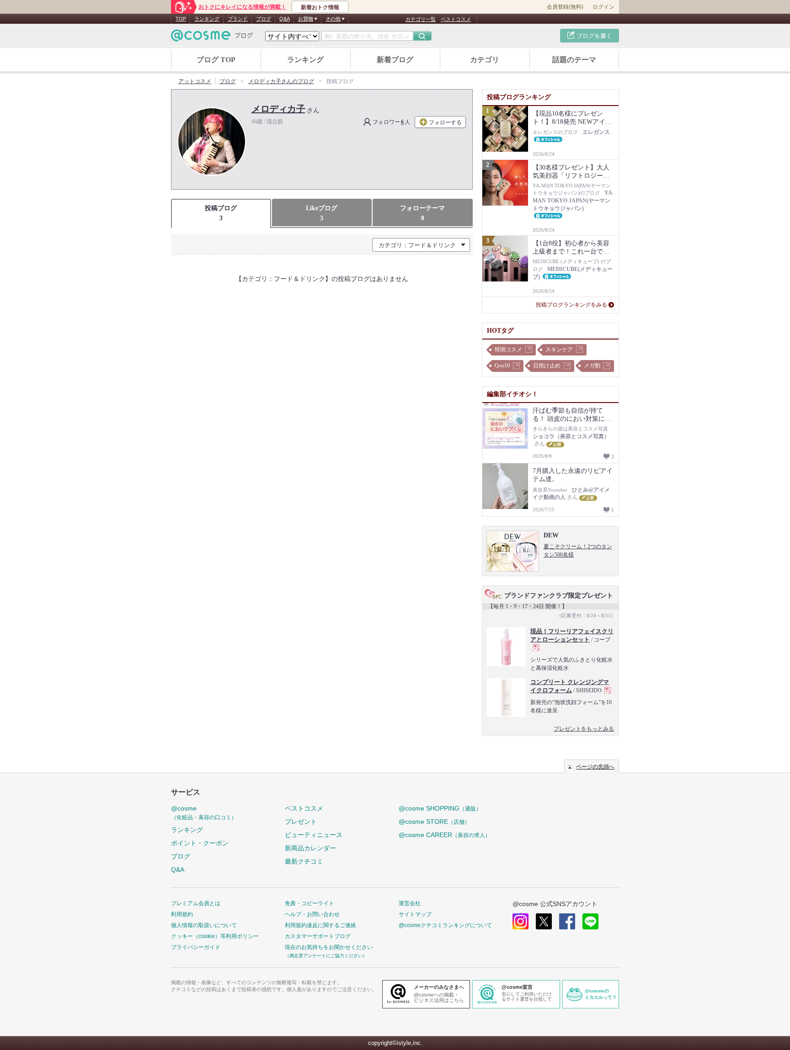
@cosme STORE (434, 821)
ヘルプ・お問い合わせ (312, 914)
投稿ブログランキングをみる (571, 305)
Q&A (284, 18)
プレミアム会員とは (195, 903)
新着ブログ (395, 60)
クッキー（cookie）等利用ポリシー (215, 936)
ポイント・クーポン (200, 843)
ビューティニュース (313, 834)
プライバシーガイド (195, 947)
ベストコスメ (456, 19)
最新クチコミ (304, 861)
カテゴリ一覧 (421, 19)
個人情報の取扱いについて (204, 925)
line (590, 921)
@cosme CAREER (445, 834)
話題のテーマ (574, 60)
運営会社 (410, 903)
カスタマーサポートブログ (318, 936)
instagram (520, 921)
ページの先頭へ (595, 767)
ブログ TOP (216, 60)
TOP (181, 18)
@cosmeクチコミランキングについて (445, 925)
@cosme (204, 813)
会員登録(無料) (565, 7)
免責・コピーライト (309, 903)
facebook (567, 921)
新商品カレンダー (310, 848)
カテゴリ (484, 60)
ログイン (603, 7)
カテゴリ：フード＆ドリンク (417, 245)
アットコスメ (194, 81)
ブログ (263, 18)
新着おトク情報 (320, 7)
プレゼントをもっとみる (584, 729)
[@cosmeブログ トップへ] (212, 35)
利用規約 (182, 914)
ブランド (238, 18)
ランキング (206, 18)
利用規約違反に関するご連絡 (320, 925)
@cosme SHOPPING (440, 808)
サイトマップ (415, 914)
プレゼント (301, 821)
